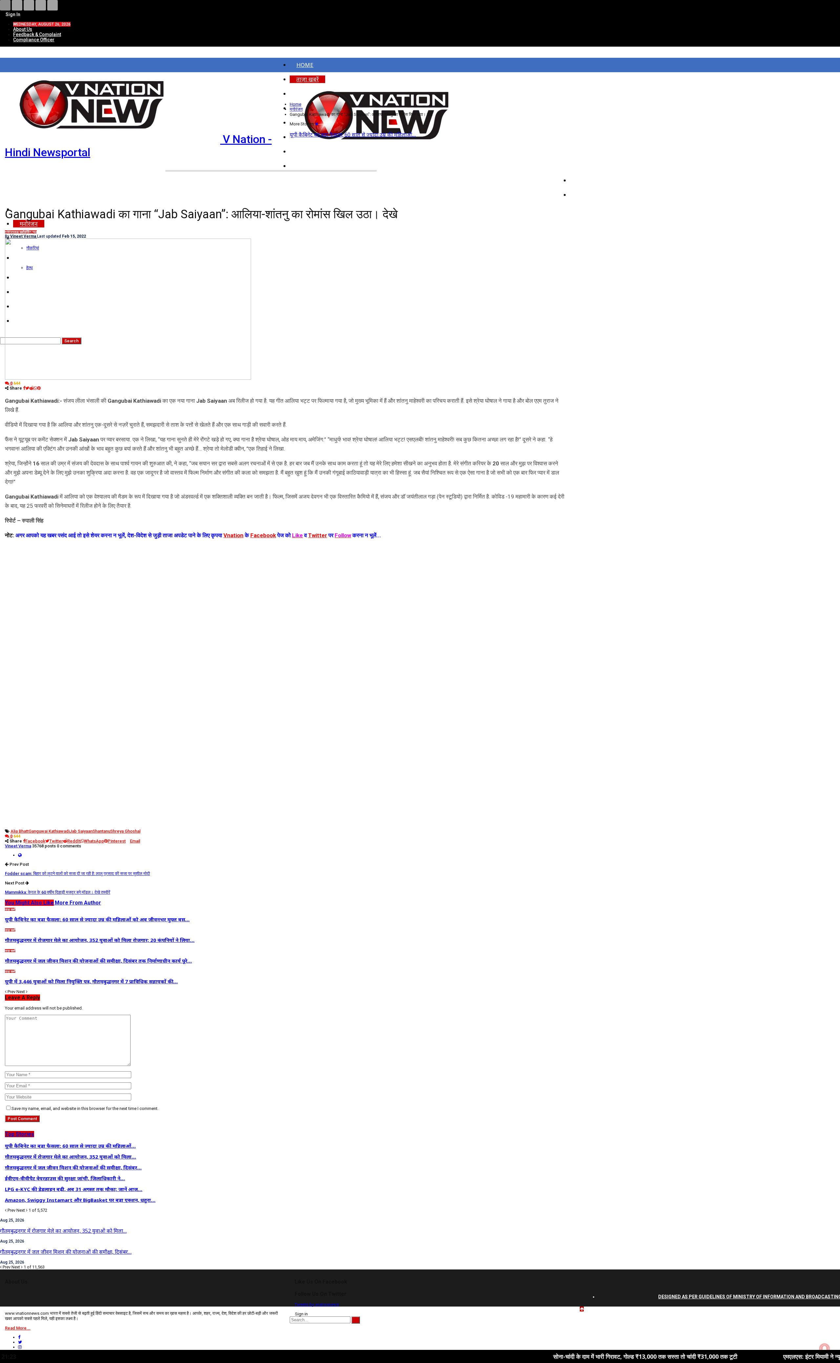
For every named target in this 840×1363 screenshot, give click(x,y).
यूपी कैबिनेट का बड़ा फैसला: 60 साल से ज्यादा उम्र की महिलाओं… (353, 134)
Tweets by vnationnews (317, 1304)
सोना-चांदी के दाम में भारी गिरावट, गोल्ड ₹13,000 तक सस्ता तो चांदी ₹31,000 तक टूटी (578, 1356)
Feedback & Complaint (37, 34)
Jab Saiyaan (81, 831)
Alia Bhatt (19, 831)
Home (304, 65)
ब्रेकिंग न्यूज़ (30, 232)
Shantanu (101, 831)
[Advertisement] (285, 586)
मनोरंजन (9, 232)
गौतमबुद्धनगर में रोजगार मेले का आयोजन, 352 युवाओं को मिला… (63, 1230)
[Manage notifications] (824, 1348)
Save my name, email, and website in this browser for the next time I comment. (84, 1108)
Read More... (18, 1328)
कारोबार (585, 195)
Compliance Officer (33, 39)
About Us (22, 29)
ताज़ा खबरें (19, 232)
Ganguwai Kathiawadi (49, 831)
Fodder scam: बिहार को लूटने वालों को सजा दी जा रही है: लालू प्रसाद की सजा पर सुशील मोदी (77, 873)
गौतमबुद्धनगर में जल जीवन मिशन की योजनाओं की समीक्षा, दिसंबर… (66, 1251)
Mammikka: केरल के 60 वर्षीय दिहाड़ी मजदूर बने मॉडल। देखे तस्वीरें (57, 892)
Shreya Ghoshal (125, 831)
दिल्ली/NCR (590, 166)
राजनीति (586, 180)
